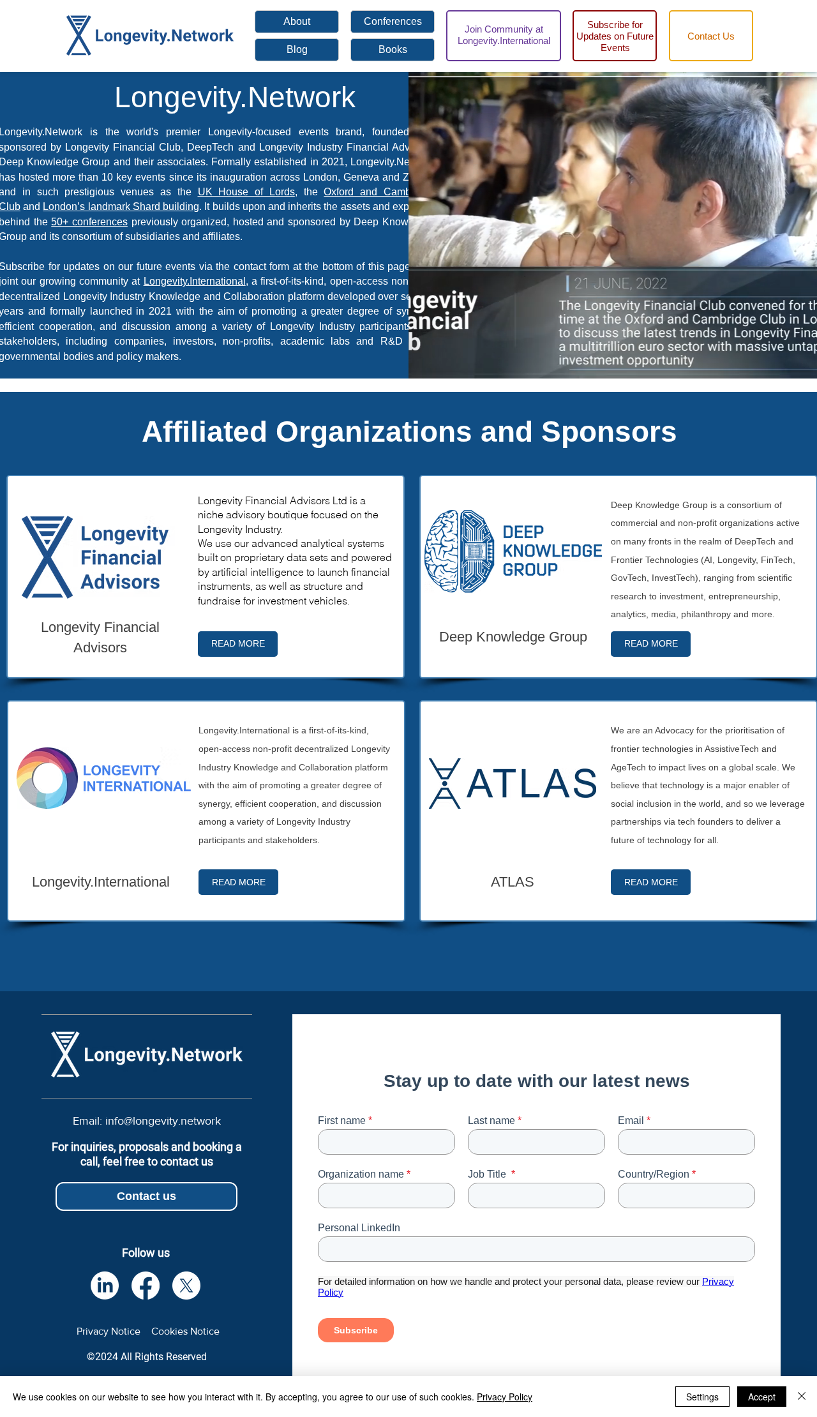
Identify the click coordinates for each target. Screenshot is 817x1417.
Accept (762, 1396)
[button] (711, 35)
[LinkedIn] (105, 1285)
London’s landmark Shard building (121, 206)
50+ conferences (89, 221)
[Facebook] (145, 1285)
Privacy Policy (504, 1396)
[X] (186, 1285)
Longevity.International (195, 281)
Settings (702, 1396)
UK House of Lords (246, 191)
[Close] (801, 1396)
